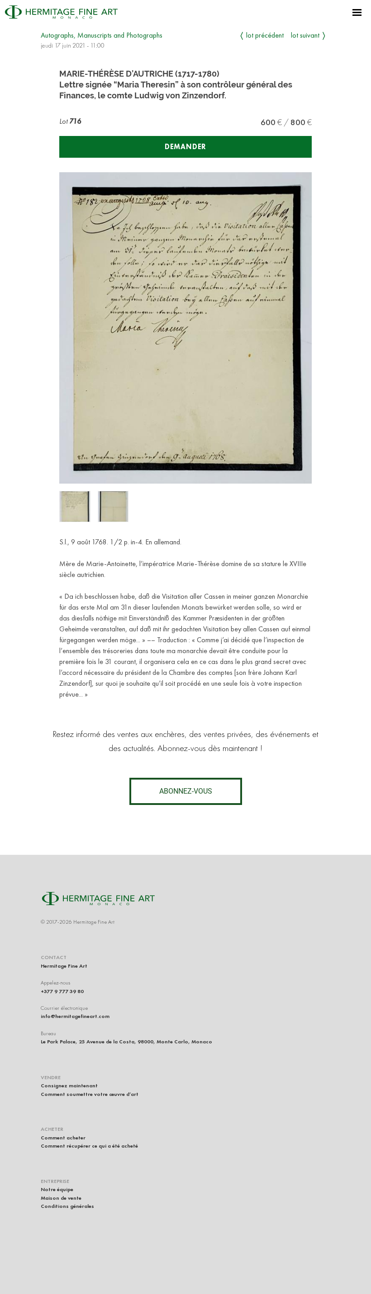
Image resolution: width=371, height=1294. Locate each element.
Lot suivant (305, 35)
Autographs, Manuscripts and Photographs (101, 35)
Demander (185, 146)
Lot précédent (265, 35)
